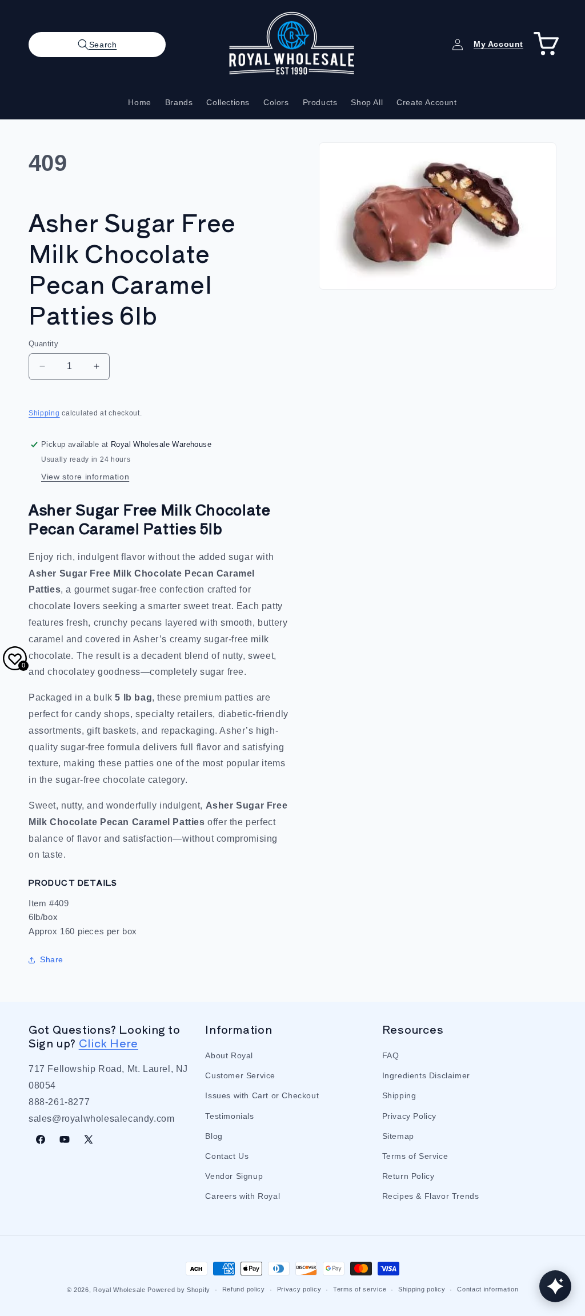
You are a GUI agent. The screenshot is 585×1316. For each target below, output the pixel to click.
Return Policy (408, 1176)
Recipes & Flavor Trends (430, 1196)
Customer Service (240, 1075)
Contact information (487, 1289)
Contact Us (227, 1156)
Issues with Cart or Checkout (262, 1095)
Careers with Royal (242, 1196)
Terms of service (359, 1289)
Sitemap (398, 1136)
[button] (97, 44)
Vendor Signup (234, 1176)
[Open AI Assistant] (555, 1286)
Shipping (44, 413)
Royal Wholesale (119, 1289)
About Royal (229, 1055)
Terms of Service (415, 1156)
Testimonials (229, 1116)
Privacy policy (299, 1289)
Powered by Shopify (178, 1289)
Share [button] (51, 959)
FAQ (390, 1055)
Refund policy (243, 1289)
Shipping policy (422, 1289)
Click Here (108, 1042)
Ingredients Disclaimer (426, 1075)
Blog (213, 1136)
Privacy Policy (409, 1116)
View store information (85, 476)
